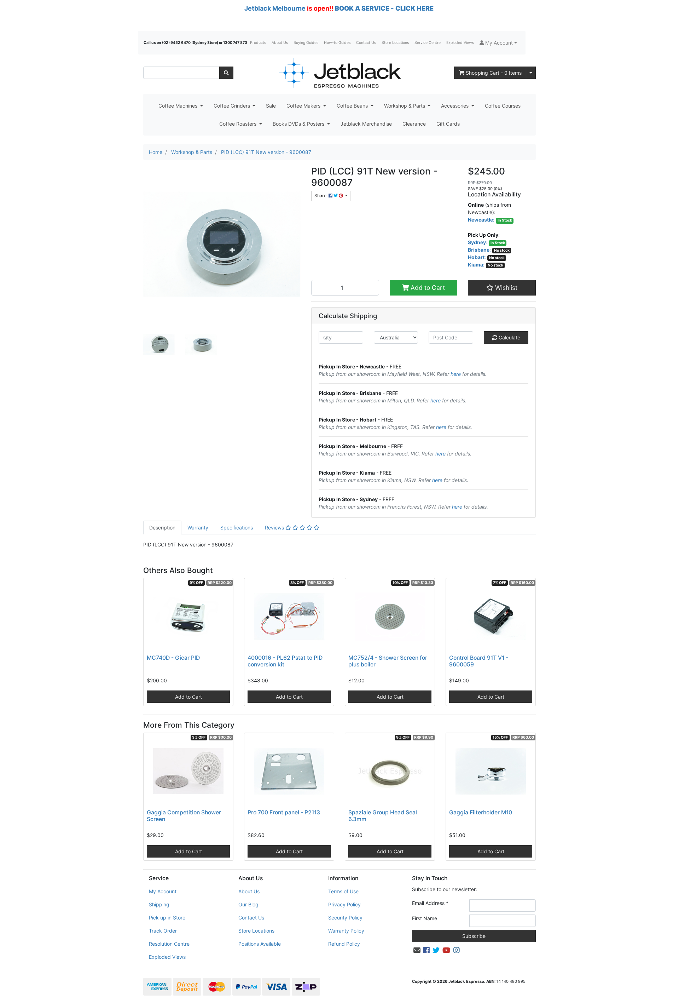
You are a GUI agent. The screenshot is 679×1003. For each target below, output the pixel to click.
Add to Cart (427, 287)
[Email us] (416, 950)
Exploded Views (460, 42)
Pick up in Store (167, 918)
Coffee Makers (304, 106)
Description (162, 528)
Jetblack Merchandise (366, 124)
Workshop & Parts (405, 106)
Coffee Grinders (232, 106)
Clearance (414, 124)
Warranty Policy (346, 931)
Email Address (430, 903)
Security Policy (345, 918)
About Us (280, 42)
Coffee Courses (503, 106)
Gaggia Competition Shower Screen (184, 816)
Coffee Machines (178, 106)
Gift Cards (448, 124)
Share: (321, 195)
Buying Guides (306, 42)
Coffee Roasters (238, 124)
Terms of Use (343, 891)
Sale (271, 106)
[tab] (162, 527)
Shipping (159, 904)
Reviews (275, 528)
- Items (494, 73)
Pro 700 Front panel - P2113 (284, 812)
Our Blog (248, 904)
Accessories (455, 106)
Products (258, 42)
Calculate (508, 337)
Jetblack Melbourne (275, 8)
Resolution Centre (169, 944)
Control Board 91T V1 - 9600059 (478, 661)
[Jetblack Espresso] (339, 72)
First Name (424, 918)
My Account (162, 891)
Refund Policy (344, 944)
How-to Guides (337, 42)
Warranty (197, 528)
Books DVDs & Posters (299, 124)
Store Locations (395, 42)
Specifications (236, 528)
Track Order (163, 931)
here (456, 374)
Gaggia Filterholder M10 (480, 812)
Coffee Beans (353, 106)
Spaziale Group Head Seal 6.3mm (382, 816)
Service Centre (427, 42)
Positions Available (259, 944)
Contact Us (366, 42)
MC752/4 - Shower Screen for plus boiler (387, 661)
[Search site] (226, 73)
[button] (498, 43)
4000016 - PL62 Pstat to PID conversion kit (285, 661)
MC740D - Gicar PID (173, 657)
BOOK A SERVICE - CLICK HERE (384, 8)
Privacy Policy (344, 904)
